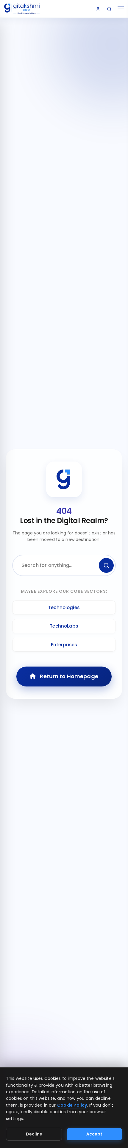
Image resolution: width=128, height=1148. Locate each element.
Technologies (64, 607)
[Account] (98, 9)
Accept (94, 1134)
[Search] (109, 9)
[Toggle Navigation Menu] (121, 9)
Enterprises (64, 645)
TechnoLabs (64, 626)
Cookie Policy (72, 1105)
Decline (34, 1134)
